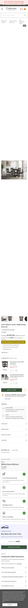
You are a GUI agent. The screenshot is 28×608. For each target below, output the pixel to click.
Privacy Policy (6, 600)
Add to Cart (11, 390)
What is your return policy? (8, 567)
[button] (20, 9)
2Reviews (4, 332)
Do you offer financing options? (9, 572)
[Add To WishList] (25, 390)
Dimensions (5, 429)
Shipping (4, 440)
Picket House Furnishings (8, 329)
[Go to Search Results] (25, 15)
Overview (4, 423)
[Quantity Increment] (16, 370)
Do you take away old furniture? (9, 581)
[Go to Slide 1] (4, 319)
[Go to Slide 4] (21, 319)
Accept (10, 604)
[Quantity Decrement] (11, 370)
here (3, 601)
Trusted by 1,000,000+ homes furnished (15, 394)
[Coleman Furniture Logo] (11, 9)
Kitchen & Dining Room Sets (13, 21)
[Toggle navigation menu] (2, 9)
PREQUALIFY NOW (14, 547)
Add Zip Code (4, 352)
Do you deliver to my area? (8, 585)
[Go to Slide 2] (10, 319)
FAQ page (19, 563)
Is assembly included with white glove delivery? (12, 576)
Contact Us (20, 4)
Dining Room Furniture (4, 21)
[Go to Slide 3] (15, 319)
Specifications (6, 434)
